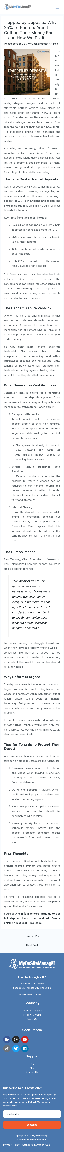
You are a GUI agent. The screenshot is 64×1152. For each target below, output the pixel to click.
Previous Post (32, 936)
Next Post (32, 945)
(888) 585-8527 (36, 994)
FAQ (32, 1064)
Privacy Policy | (12, 1144)
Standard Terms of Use (36, 1144)
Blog (32, 1068)
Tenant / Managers (32, 1010)
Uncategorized (12, 43)
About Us (32, 1019)
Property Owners (32, 1014)
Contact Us (32, 1072)
